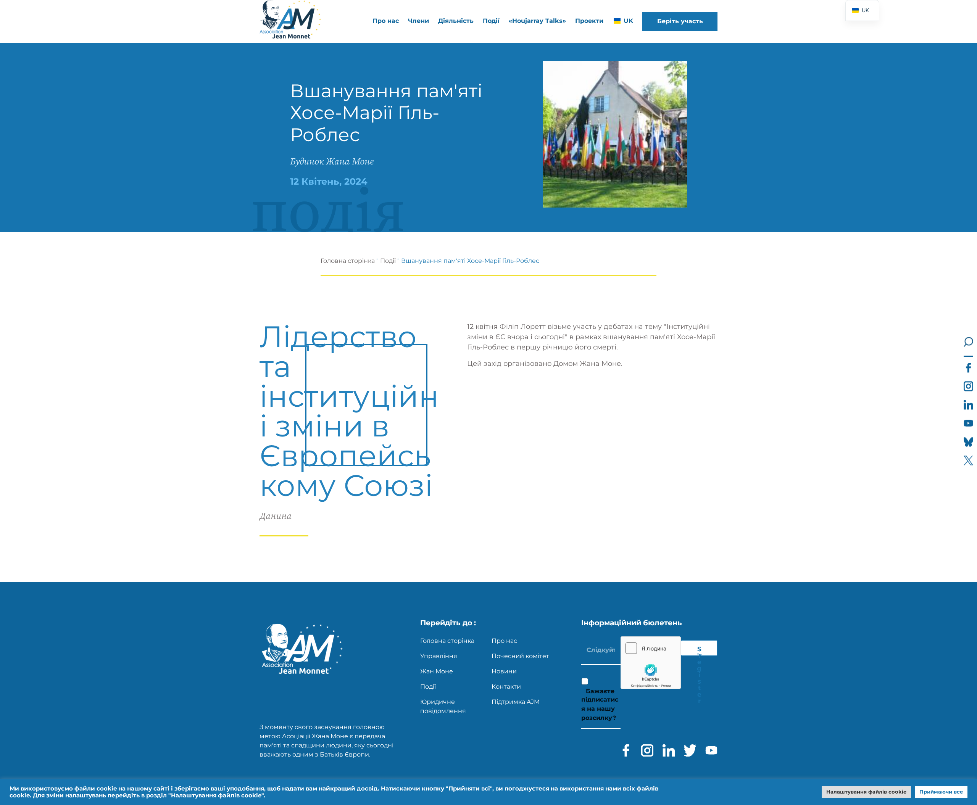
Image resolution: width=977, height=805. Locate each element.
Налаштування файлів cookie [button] (866, 792)
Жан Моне (436, 671)
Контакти (506, 686)
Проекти (589, 20)
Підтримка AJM (516, 701)
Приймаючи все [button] (941, 792)
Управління (438, 656)
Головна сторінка (348, 260)
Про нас (504, 640)
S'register (699, 650)
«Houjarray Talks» (537, 20)
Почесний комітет (520, 656)
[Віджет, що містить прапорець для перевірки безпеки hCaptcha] (651, 662)
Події (491, 20)
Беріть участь (680, 21)
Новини (504, 671)
